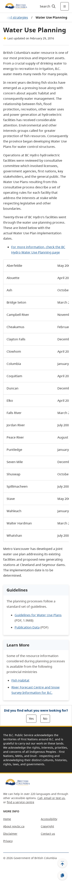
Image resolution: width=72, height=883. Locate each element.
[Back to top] (62, 863)
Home (7, 819)
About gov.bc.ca (13, 826)
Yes (31, 718)
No (45, 718)
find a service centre (20, 802)
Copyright (47, 826)
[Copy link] (62, 875)
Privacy (8, 841)
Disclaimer (10, 834)
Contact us (48, 834)
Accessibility (49, 819)
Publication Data (27, 627)
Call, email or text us (51, 798)
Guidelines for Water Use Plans (38, 615)
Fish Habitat (20, 680)
